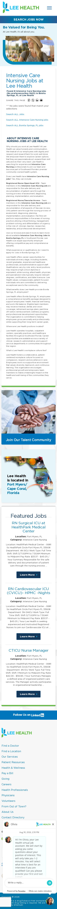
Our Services (10, 756)
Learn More (30, 576)
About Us (7, 811)
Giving (5, 778)
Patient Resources (13, 762)
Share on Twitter (33, 100)
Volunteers (8, 800)
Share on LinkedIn (37, 100)
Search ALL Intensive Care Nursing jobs (27, 120)
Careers (6, 784)
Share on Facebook (28, 100)
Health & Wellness (13, 767)
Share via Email (41, 100)
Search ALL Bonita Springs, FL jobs (24, 125)
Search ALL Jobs (15, 114)
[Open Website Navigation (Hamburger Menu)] (49, 8)
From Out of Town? (14, 806)
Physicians (8, 795)
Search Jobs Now (29, 19)
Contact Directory (13, 817)
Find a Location (11, 751)
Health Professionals (15, 789)
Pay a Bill (7, 773)
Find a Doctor (10, 745)
